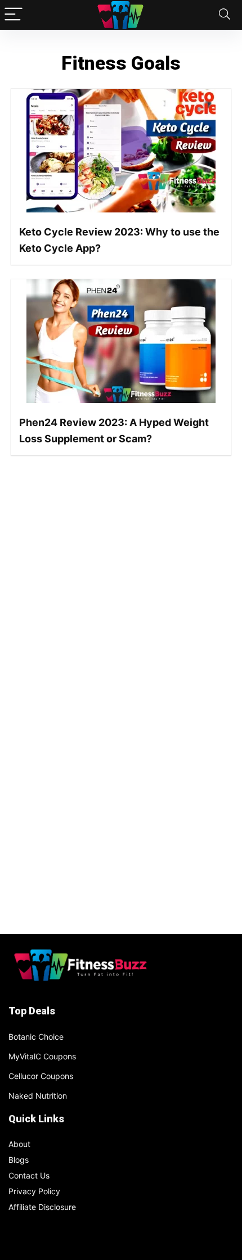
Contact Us (29, 1175)
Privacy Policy (34, 1191)
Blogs (18, 1159)
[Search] (224, 15)
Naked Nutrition (37, 1095)
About (19, 1144)
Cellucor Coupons (40, 1076)
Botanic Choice (36, 1036)
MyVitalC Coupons (42, 1056)
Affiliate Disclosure (42, 1207)
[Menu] (13, 15)
